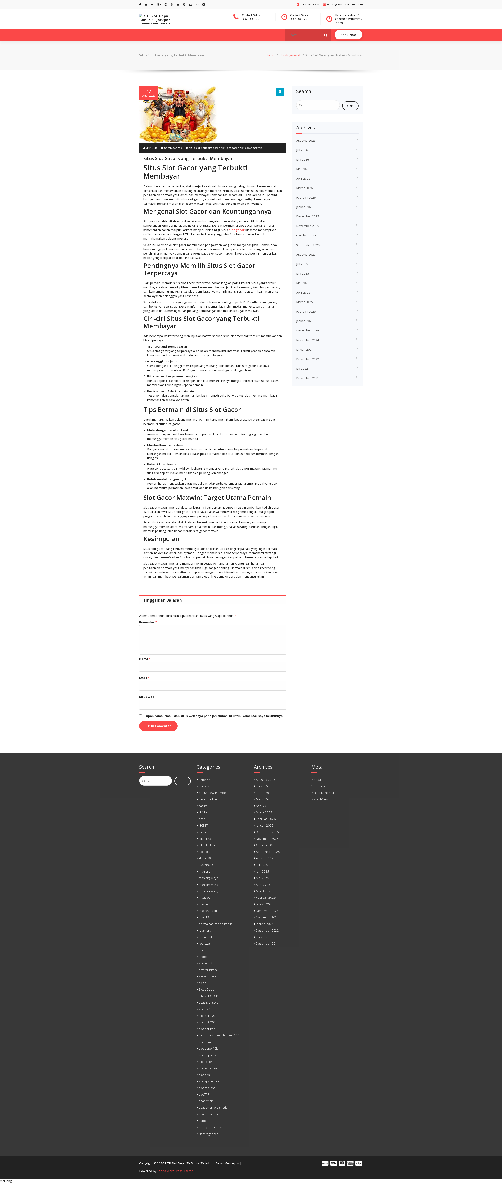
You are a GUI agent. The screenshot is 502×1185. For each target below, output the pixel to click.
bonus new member (213, 793)
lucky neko (206, 865)
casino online (208, 799)
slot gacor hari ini (210, 1068)
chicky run (206, 812)
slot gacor (233, 148)
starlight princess (211, 1127)
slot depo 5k (207, 1055)
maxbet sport (208, 911)
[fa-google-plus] (159, 4)
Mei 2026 (302, 169)
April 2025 (303, 292)
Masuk (318, 779)
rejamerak (206, 937)
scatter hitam (208, 970)
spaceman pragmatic (213, 1107)
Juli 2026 (302, 150)
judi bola (204, 852)
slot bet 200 (207, 1022)
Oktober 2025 (306, 235)
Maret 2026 (304, 188)
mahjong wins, (208, 891)
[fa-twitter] (152, 4)
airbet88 (205, 779)
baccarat (205, 786)
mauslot (204, 897)
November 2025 (307, 226)
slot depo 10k (208, 1048)
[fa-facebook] (140, 4)
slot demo (206, 1042)
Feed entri (321, 786)
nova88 (204, 917)
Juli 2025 (302, 264)
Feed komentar (324, 793)
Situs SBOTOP (208, 996)
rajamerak (206, 930)
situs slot (194, 148)
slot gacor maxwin (251, 148)
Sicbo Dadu (206, 989)
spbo (202, 1121)
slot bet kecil (207, 1029)
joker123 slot (208, 845)
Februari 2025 (306, 311)
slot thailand (207, 1088)
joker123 (205, 839)
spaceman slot (209, 1114)
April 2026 (303, 178)
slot (223, 148)
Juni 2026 (302, 159)
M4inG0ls (151, 148)
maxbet (204, 904)
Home (270, 55)
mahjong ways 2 (210, 884)
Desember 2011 (307, 378)
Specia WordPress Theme (175, 1171)
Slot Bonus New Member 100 (219, 1035)
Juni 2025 (302, 273)
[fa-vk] (197, 4)
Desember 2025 (307, 216)
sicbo (202, 983)
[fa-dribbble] (172, 4)
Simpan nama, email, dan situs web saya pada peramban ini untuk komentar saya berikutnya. (213, 716)
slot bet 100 (207, 1016)
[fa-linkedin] (146, 4)
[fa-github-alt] (178, 4)
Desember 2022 (307, 359)
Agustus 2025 (306, 254)
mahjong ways (208, 878)
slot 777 (204, 1009)
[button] (326, 34)
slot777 (204, 1094)
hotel (202, 819)
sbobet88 (205, 963)
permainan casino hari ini (216, 924)
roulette (204, 943)
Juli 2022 (302, 368)
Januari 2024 (304, 349)
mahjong (204, 871)
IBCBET (203, 825)
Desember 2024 (307, 330)
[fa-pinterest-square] (203, 4)
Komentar (148, 622)
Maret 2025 (304, 302)
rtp (201, 950)
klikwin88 (205, 858)
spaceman (206, 1101)
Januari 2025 (304, 321)
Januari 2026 (304, 207)
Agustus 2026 (306, 140)
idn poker (205, 832)
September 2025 (308, 245)
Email (144, 678)
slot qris (204, 1075)
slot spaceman (209, 1081)
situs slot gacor (210, 148)
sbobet (204, 957)
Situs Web (147, 697)
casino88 (205, 806)
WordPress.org (324, 799)
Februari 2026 (306, 197)
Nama (144, 659)
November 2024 (307, 340)
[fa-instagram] (166, 4)
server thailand (209, 976)
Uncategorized (289, 55)
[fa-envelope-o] (190, 4)
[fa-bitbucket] (184, 4)
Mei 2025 (302, 283)
